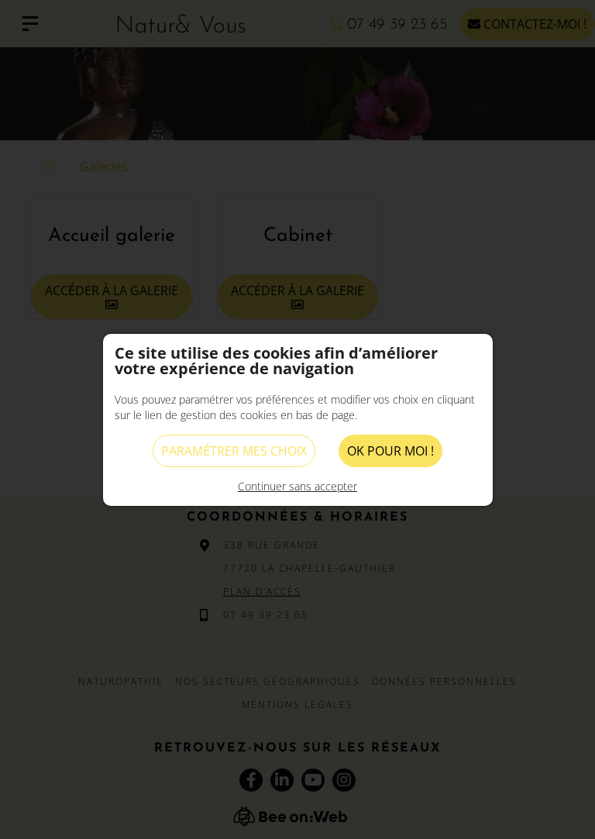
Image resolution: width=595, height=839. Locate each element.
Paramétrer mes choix (234, 450)
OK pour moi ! (390, 450)
